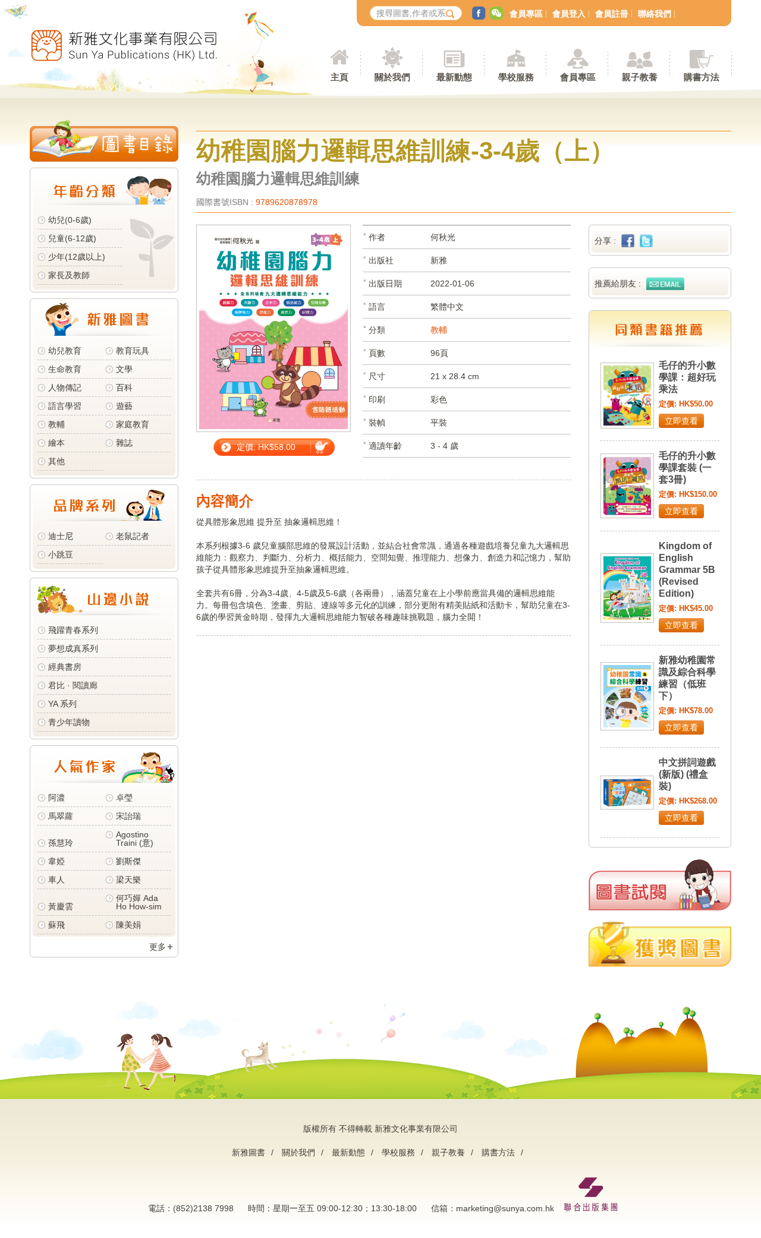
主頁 (339, 77)
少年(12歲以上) (76, 257)
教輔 (56, 424)
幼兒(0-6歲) (70, 220)
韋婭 (56, 861)
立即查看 (681, 421)
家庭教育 (132, 424)
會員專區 (526, 13)
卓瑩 (124, 797)
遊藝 (124, 406)
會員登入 (569, 13)
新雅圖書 (248, 1152)
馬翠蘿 (60, 816)
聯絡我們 (654, 13)
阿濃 (56, 797)
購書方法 (498, 1152)
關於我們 (298, 1152)
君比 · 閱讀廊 (73, 685)
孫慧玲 (60, 843)
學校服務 (516, 77)
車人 (56, 879)
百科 (124, 387)
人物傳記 (64, 387)
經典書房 (64, 667)
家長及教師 (69, 275)
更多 (157, 947)
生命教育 (64, 369)
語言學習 (64, 406)
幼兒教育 (64, 350)
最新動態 (348, 1152)
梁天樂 (128, 879)
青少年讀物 (69, 722)
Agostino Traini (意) (134, 839)
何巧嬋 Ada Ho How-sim (139, 902)
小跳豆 (60, 554)
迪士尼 (60, 536)
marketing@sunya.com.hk (505, 1208)
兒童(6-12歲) (74, 238)
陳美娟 (128, 925)
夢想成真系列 (73, 648)
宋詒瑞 (128, 816)
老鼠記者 (132, 536)
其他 (56, 461)
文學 (124, 369)
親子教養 (448, 1152)
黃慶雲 (60, 906)
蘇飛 (56, 925)
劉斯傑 (128, 861)
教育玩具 (132, 350)
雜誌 (124, 443)
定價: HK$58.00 (266, 447)
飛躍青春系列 (73, 630)
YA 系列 (62, 703)
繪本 (56, 443)
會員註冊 (611, 13)
